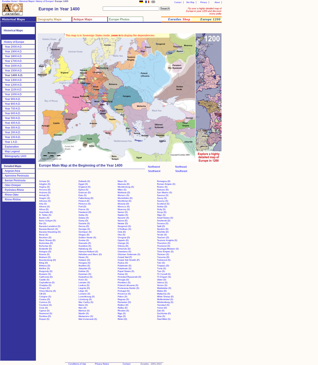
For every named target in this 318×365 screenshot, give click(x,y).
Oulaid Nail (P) (125, 257)
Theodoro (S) (163, 243)
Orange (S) (123, 243)
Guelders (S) (85, 246)
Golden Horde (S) (87, 237)
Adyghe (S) (44, 184)
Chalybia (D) (45, 285)
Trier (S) (161, 263)
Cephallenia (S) (47, 282)
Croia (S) (43, 308)
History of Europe (14, 41)
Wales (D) (162, 291)
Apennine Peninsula (17, 175)
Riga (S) (122, 313)
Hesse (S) (83, 257)
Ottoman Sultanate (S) (129, 254)
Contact (177, 2)
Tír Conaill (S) (163, 274)
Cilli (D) (42, 294)
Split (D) (161, 226)
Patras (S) (123, 274)
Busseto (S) (45, 274)
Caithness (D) (46, 277)
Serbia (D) (162, 206)
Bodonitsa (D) (46, 243)
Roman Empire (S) (166, 184)
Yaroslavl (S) (163, 305)
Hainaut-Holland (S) (88, 251)
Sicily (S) (161, 209)
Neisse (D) (123, 223)
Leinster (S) (84, 282)
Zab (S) (160, 310)
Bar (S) (42, 223)
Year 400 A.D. (13, 122)
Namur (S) (123, 212)
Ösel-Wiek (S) (163, 319)
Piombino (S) (124, 282)
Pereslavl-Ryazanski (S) (129, 277)
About (217, 2)
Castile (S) (44, 279)
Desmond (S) (45, 313)
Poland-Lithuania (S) (128, 285)
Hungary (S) (84, 263)
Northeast (181, 166)
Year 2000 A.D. (13, 46)
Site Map (190, 2)
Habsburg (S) (85, 249)
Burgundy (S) (45, 271)
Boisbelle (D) (45, 249)
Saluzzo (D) (163, 189)
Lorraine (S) (84, 294)
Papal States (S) (126, 271)
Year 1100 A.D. (13, 89)
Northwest (154, 166)
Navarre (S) (123, 218)
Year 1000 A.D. (13, 94)
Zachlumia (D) (164, 313)
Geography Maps (49, 19)
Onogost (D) (124, 237)
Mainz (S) (83, 305)
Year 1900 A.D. (13, 51)
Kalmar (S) (84, 271)
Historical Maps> (27, 1)
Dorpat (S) (44, 319)
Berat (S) (43, 234)
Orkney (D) (123, 246)
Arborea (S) (45, 201)
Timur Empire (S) (165, 251)
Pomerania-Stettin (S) (128, 288)
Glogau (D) (84, 234)
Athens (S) (44, 206)
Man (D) (82, 308)
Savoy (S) (162, 198)
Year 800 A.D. (13, 103)
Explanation (12, 146)
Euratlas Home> (10, 1)
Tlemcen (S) (163, 254)
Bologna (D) (45, 251)
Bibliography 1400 (15, 156)
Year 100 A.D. (13, 137)
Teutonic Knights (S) (167, 240)
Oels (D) (122, 232)
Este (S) (83, 195)
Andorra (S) (45, 192)
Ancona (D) (44, 189)
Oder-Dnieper (13, 185)
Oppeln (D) (123, 240)
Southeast (181, 171)
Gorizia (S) (84, 240)
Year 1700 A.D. (13, 61)
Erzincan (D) (85, 192)
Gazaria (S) (84, 223)
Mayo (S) (122, 181)
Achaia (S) (44, 181)
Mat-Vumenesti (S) (88, 319)
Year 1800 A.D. (13, 56)
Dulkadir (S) (84, 181)
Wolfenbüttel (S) (165, 299)
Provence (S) (124, 294)
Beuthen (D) (45, 237)
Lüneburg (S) (85, 299)
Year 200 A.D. (13, 132)
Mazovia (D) (123, 184)
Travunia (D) (163, 257)
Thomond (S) (163, 246)
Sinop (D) (161, 212)
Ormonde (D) (124, 249)
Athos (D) (43, 209)
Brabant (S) (45, 257)
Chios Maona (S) (47, 291)
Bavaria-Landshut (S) (49, 226)
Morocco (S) (124, 206)
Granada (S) (85, 243)
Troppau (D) (163, 265)
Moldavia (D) (124, 192)
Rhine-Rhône (13, 199)
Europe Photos (119, 19)
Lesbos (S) (84, 285)
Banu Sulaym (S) (47, 220)
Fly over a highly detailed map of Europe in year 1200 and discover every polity (204, 11)
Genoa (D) (84, 226)
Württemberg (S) (165, 302)
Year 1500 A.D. (13, 70)
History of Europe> (45, 1)
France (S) (84, 209)
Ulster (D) (161, 279)
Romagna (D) (163, 181)
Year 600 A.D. (13, 113)
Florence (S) (85, 204)
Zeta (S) (161, 316)
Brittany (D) (44, 265)
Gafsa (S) (83, 215)
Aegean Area (12, 170)
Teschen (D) (163, 237)
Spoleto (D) (162, 229)
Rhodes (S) (123, 310)
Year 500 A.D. (13, 118)
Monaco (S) (123, 195)
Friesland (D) (85, 212)
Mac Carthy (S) (86, 302)
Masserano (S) (86, 316)
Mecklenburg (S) (126, 187)
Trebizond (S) (163, 260)
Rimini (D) (122, 319)
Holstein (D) (84, 260)
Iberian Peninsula (15, 180)
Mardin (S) (84, 313)
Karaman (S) (85, 274)
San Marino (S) (164, 192)
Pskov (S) (122, 296)
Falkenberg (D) (86, 198)
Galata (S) (84, 218)
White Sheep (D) (165, 296)
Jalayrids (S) (85, 268)
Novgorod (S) (124, 226)
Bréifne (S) (44, 268)
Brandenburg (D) (47, 260)
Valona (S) (162, 282)
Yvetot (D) (162, 308)
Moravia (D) (123, 204)
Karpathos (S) (85, 277)
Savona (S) (162, 195)
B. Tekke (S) (45, 215)
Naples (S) (123, 215)
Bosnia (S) (44, 254)
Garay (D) (83, 220)
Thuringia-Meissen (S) (168, 249)
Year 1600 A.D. (13, 65)
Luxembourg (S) (87, 296)
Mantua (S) (84, 310)
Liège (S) (83, 291)
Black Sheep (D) (47, 240)
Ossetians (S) (124, 251)
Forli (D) (82, 206)
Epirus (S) (83, 189)
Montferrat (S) (124, 201)
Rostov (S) (162, 187)
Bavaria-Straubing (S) (50, 232)
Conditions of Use (77, 364)
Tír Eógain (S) (164, 277)
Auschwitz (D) (46, 212)
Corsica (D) (44, 299)
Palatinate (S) (124, 265)
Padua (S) (123, 263)
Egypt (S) (83, 184)
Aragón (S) (44, 198)
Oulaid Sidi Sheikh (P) (129, 260)
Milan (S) (122, 189)
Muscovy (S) (124, 209)
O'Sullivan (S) (124, 229)
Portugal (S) (124, 291)
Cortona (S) (45, 302)
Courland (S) (45, 305)
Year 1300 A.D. (13, 80)
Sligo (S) (161, 215)
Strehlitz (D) (163, 232)
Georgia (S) (84, 229)
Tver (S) (161, 271)
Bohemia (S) (45, 246)
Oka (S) (121, 234)
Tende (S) (162, 234)
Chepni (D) (44, 288)
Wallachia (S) (163, 294)
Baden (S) (44, 218)
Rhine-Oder (12, 194)
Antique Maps (82, 19)
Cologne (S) (45, 296)
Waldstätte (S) (164, 288)
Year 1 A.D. (11, 141)
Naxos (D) (122, 220)
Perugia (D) (123, 279)
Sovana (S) (162, 223)
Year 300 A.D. (13, 127)
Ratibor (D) (123, 305)
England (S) (84, 187)
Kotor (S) (83, 279)
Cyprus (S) (44, 310)
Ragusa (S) (123, 299)
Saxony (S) (162, 201)
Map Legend (12, 151)
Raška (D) (122, 308)
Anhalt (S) (44, 195)
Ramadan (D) (124, 302)
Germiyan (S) (85, 232)
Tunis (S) (161, 268)
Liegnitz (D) (84, 288)
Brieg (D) (43, 263)
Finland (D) (84, 201)
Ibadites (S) (84, 265)
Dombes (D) (45, 316)
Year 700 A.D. (13, 108)
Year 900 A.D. (13, 99)
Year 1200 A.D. (13, 84)
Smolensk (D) (163, 220)
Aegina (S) (44, 187)
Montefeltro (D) (125, 198)
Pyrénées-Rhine (14, 189)
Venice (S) (162, 285)
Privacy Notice (102, 364)
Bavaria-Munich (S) (48, 229)
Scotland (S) (163, 204)
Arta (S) (43, 204)
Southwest (154, 171)
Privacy (203, 2)
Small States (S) (165, 218)
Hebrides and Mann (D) (90, 254)
